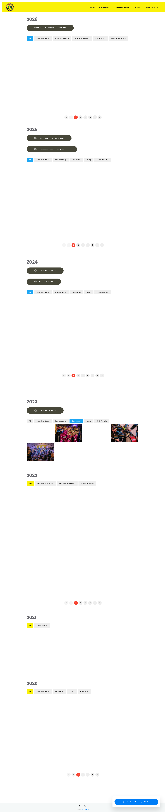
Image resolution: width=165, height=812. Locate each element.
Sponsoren (152, 7)
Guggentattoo (76, 160)
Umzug (89, 160)
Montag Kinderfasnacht (118, 38)
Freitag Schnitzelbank (62, 38)
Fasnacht (105, 7)
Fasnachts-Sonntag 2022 (67, 483)
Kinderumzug (84, 691)
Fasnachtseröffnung (43, 38)
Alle (30, 483)
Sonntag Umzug (100, 38)
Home (92, 7)
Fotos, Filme (123, 7)
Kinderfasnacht (102, 421)
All (30, 38)
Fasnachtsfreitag (60, 160)
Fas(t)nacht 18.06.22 (87, 483)
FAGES (137, 7)
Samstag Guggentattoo (82, 38)
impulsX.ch (85, 809)
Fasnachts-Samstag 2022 (45, 483)
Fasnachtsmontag (102, 160)
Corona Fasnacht (42, 625)
